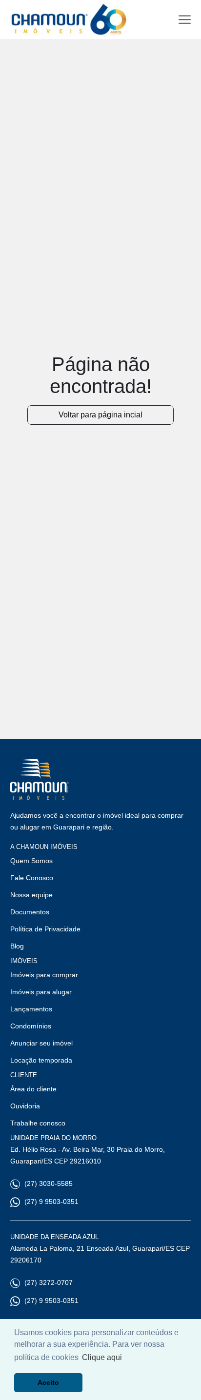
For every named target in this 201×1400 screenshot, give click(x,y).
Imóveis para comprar (44, 975)
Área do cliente (33, 1089)
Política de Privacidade (45, 929)
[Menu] (185, 20)
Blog (17, 946)
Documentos (29, 912)
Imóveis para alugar (41, 992)
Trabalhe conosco (37, 1123)
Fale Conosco (31, 878)
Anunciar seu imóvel (41, 1043)
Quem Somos (31, 861)
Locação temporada (41, 1060)
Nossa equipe (31, 895)
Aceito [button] (48, 1382)
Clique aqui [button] (102, 1357)
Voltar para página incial (100, 415)
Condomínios (30, 1026)
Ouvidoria (25, 1106)
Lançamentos (31, 1009)
